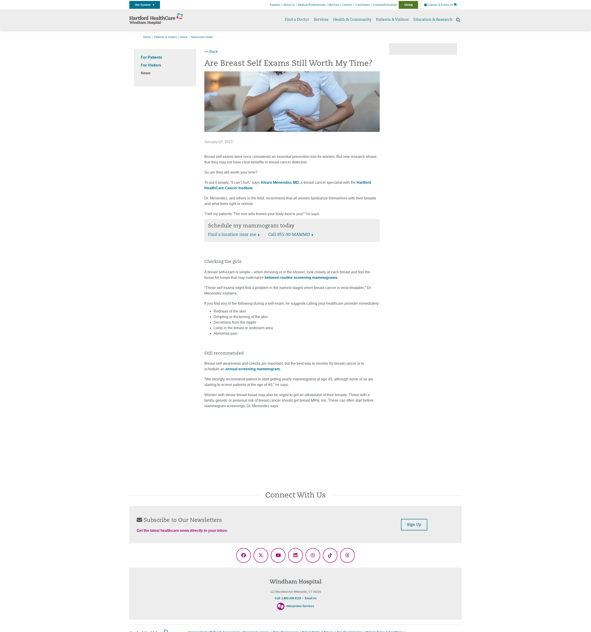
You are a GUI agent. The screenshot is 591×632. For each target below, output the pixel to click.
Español (275, 4)
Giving (408, 4)
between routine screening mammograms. (301, 278)
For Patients (151, 57)
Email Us (311, 598)
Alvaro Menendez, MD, (280, 182)
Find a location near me (232, 235)
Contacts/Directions (385, 4)
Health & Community (352, 20)
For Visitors (151, 65)
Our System (144, 4)
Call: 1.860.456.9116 (288, 598)
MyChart (334, 4)
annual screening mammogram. (252, 369)
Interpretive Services (300, 606)
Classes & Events (438, 4)
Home (147, 37)
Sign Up (414, 525)
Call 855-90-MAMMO (289, 235)
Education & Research (432, 20)
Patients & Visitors (392, 20)
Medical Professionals (312, 4)
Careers (347, 4)
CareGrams (362, 4)
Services (321, 20)
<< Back (211, 52)
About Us (289, 4)
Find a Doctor (297, 20)
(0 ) (454, 4)
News (183, 37)
